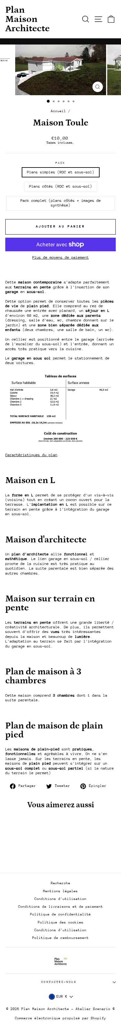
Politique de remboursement (60, 938)
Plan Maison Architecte (27, 19)
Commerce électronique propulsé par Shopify (60, 1018)
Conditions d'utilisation (60, 899)
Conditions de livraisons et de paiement (60, 907)
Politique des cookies (60, 922)
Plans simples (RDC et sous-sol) (60, 172)
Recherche (60, 883)
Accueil (58, 111)
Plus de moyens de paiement (60, 257)
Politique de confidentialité (60, 914)
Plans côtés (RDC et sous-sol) (60, 186)
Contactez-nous (58, 981)
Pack (60, 162)
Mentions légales (60, 891)
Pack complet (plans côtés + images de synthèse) (60, 202)
